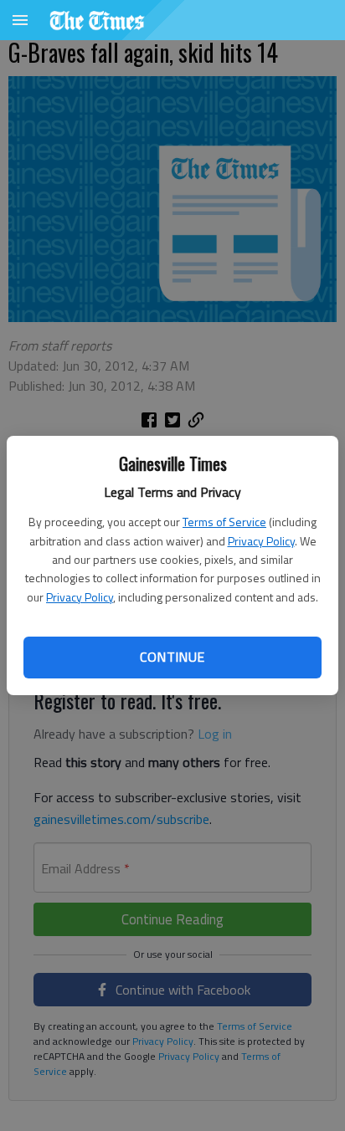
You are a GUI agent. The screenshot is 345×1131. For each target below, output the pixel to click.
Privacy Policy (261, 541)
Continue (172, 657)
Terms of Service (224, 521)
